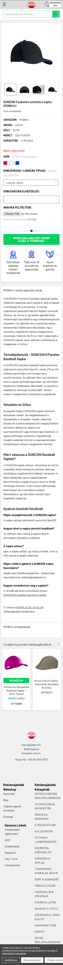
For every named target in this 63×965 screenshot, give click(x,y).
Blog (5, 800)
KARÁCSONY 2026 (45, 925)
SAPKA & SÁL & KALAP (30, 607)
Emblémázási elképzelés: (21, 191)
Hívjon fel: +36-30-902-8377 (31, 759)
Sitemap (8, 816)
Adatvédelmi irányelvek (14, 953)
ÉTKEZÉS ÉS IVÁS (45, 825)
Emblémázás (12, 846)
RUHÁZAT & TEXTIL (47, 908)
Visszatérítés (12, 865)
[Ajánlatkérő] (53, 4)
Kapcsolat (9, 793)
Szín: (20, 156)
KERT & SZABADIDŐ (46, 879)
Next (58, 644)
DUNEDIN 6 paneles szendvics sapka (24, 595)
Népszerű (10, 852)
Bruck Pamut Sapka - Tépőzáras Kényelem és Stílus (46, 684)
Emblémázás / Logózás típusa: (30, 173)
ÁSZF (8, 840)
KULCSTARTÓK (44, 831)
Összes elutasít (32, 960)
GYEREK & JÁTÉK (45, 902)
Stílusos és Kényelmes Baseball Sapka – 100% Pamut (16, 690)
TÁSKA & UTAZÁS (45, 885)
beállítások (11, 960)
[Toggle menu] (4, 4)
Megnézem (16, 680)
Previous (54, 644)
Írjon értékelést (12, 111)
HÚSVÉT (40, 931)
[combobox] (31, 14)
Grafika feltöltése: (17, 207)
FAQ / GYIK (11, 859)
